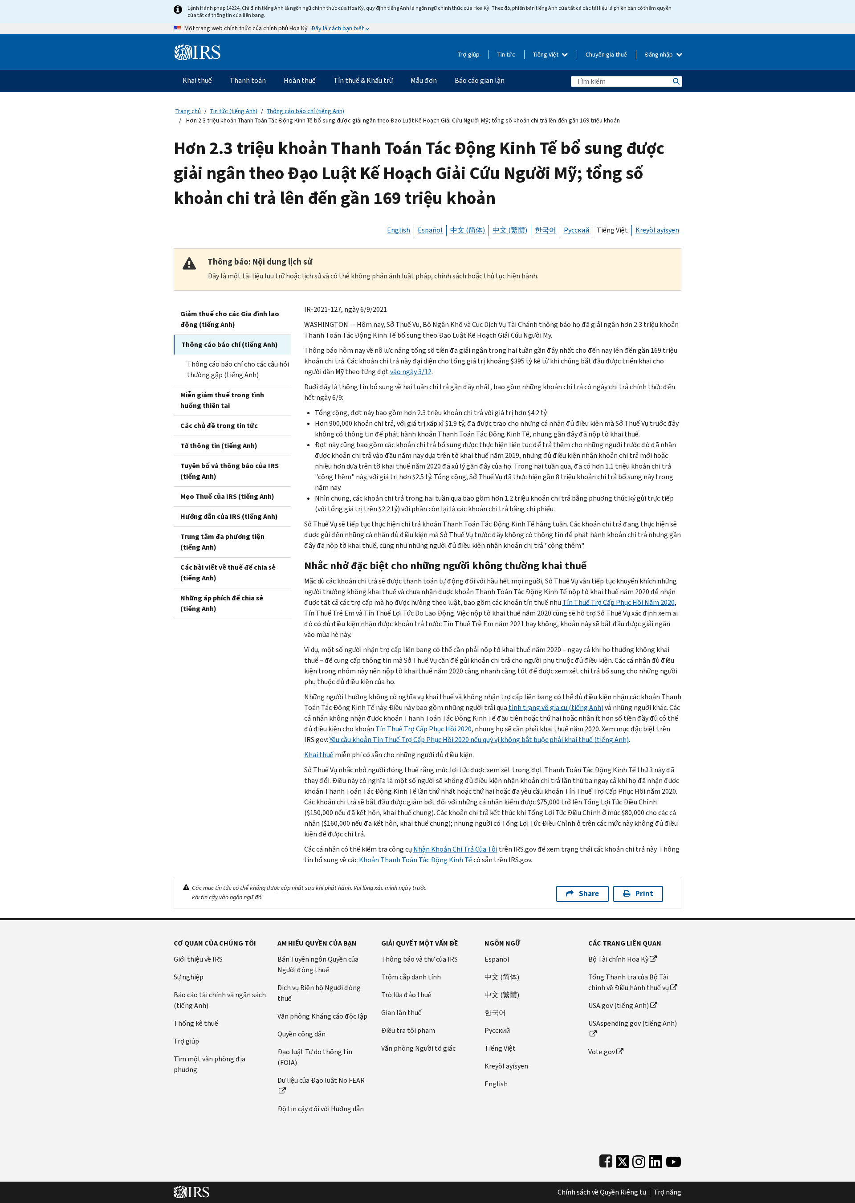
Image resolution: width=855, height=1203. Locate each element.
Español (430, 230)
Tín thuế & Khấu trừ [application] (363, 80)
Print (644, 894)
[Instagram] (638, 1160)
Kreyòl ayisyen (657, 230)
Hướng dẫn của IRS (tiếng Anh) (229, 516)
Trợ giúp (469, 54)
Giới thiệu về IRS (198, 959)
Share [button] (589, 894)
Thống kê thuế (196, 1023)
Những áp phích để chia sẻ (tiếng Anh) (221, 603)
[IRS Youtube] (673, 1160)
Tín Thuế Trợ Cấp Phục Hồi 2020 (423, 729)
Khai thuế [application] (197, 80)
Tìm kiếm (675, 81)
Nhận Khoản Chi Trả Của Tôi (455, 849)
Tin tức (506, 54)
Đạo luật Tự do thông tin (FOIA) (314, 1057)
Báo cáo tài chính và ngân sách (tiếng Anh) (220, 1000)
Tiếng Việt (546, 54)
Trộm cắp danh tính (411, 977)
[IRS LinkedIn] (655, 1160)
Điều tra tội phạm (408, 1030)
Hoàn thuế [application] (300, 80)
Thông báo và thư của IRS (419, 959)
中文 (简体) (467, 230)
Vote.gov (601, 1051)
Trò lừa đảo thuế (406, 994)
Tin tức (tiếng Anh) (233, 111)
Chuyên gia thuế (606, 54)
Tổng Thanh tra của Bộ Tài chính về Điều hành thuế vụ (628, 982)
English (398, 230)
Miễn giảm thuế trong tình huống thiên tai (222, 400)
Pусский (497, 1030)
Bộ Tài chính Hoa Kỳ (618, 959)
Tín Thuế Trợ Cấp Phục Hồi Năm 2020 (618, 602)
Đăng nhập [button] (659, 54)
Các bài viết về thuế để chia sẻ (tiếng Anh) (228, 573)
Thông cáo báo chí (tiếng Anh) (305, 111)
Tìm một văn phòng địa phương (209, 1064)
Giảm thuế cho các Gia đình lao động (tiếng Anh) (229, 319)
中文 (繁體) (510, 230)
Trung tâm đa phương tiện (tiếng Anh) (222, 542)
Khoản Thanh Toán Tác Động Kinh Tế (415, 860)
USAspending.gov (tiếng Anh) (632, 1023)
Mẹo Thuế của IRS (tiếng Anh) (227, 496)
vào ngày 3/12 (411, 371)
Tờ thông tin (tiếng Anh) (218, 445)
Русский (576, 230)
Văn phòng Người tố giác (418, 1048)
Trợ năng (667, 1192)
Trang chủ (188, 111)
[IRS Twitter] (622, 1160)
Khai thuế (319, 754)
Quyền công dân (301, 1034)
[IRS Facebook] (605, 1160)
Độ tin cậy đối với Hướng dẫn (320, 1108)
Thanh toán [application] (248, 80)
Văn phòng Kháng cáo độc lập (322, 1016)
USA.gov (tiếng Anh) (618, 1005)
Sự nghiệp (189, 977)
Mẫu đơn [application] (424, 80)
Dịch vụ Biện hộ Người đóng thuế (319, 993)
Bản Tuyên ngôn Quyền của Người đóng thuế (317, 964)
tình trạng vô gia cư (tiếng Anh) (556, 707)
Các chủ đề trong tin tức (219, 425)
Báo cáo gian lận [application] (480, 80)
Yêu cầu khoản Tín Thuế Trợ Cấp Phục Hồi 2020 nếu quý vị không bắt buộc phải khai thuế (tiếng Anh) (479, 739)
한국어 (545, 230)
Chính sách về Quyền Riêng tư (602, 1192)
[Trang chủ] (197, 49)
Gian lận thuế (401, 1012)
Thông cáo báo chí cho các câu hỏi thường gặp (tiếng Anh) (238, 369)
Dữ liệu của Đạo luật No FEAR (321, 1080)
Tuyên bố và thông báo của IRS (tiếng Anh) (229, 471)
